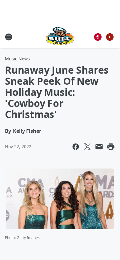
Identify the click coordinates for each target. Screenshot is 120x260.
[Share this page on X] (87, 146)
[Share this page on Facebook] (75, 146)
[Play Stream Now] (110, 37)
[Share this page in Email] (99, 146)
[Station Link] (60, 37)
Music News (17, 59)
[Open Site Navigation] (8, 37)
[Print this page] (110, 146)
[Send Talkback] (98, 37)
